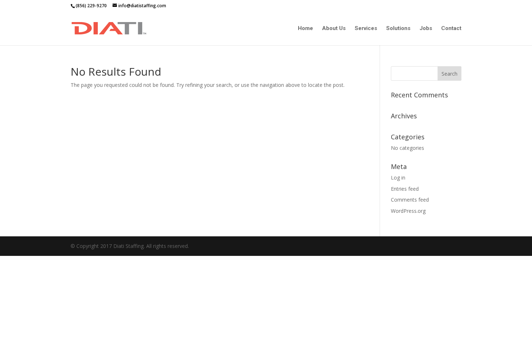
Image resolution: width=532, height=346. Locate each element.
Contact (451, 28)
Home (305, 28)
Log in (398, 177)
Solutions (398, 28)
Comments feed (410, 199)
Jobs (425, 28)
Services (366, 28)
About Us (334, 28)
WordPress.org (408, 210)
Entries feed (405, 188)
